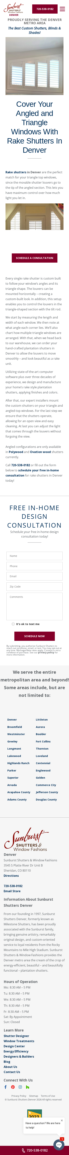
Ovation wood (40, 452)
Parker (11, 770)
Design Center (14, 1046)
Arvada (12, 785)
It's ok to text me (28, 624)
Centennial (43, 763)
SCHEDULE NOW (34, 636)
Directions (11, 876)
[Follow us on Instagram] (20, 1088)
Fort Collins (43, 741)
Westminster (16, 734)
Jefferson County (47, 792)
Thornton (42, 748)
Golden (40, 777)
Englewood (43, 770)
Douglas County (46, 799)
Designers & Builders (19, 1056)
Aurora (40, 727)
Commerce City (46, 785)
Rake (16, 172)
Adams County (17, 799)
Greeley (12, 741)
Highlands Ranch (18, 763)
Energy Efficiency (16, 1051)
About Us (10, 1067)
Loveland (42, 756)
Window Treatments (19, 1041)
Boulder (41, 734)
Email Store (12, 891)
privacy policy (46, 652)
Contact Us (12, 1072)
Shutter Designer (16, 1036)
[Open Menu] (62, 9)
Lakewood (14, 756)
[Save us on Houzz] (27, 1088)
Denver (12, 719)
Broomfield (14, 727)
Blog (7, 1062)
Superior (12, 777)
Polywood (16, 452)
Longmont (14, 748)
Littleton (42, 719)
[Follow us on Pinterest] (13, 1088)
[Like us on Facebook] (5, 1088)
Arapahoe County (18, 792)
